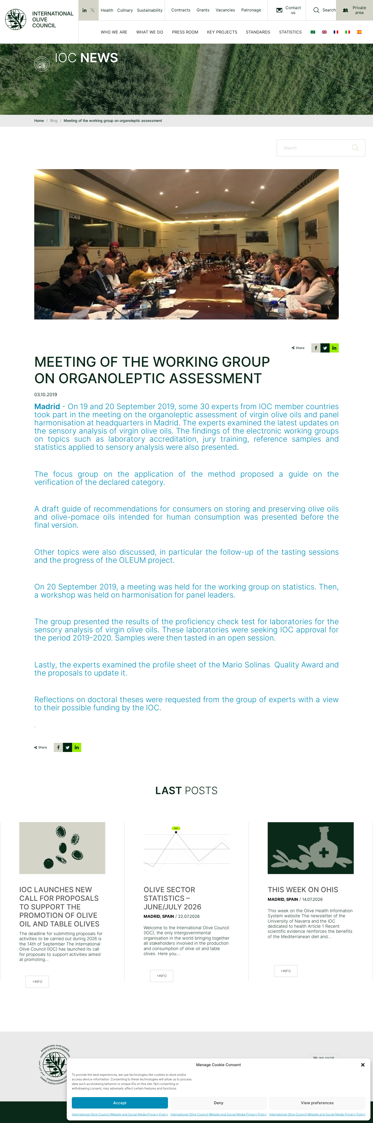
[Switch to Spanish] (360, 32)
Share (300, 348)
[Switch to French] (337, 32)
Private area (359, 10)
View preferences (317, 1102)
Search (329, 10)
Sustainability (150, 10)
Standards (258, 32)
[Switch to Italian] (348, 32)
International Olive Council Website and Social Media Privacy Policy (120, 1114)
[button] (362, 1064)
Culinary (125, 10)
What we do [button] (149, 32)
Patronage (251, 10)
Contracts (180, 10)
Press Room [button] (185, 32)
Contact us (293, 10)
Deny (219, 1102)
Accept (120, 1102)
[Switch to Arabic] (314, 32)
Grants (203, 10)
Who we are (114, 32)
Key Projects (222, 32)
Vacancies (225, 10)
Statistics (290, 32)
